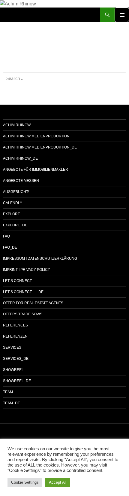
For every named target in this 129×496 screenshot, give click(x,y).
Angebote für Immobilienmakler (35, 169)
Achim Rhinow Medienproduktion (36, 136)
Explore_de (15, 225)
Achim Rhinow (17, 125)
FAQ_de (10, 247)
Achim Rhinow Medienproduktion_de (40, 147)
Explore (11, 214)
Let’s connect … (19, 281)
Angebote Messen (21, 181)
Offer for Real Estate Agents (33, 303)
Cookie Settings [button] (25, 482)
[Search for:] (64, 78)
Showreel (13, 370)
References (15, 325)
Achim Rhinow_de (20, 158)
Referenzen (15, 336)
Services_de (15, 359)
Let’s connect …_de (23, 292)
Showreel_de (17, 381)
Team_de (11, 403)
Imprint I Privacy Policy (26, 270)
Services (12, 347)
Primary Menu (122, 15)
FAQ (6, 236)
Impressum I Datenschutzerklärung (40, 258)
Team (8, 392)
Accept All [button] (58, 482)
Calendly (12, 203)
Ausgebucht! (16, 192)
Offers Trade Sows (22, 314)
